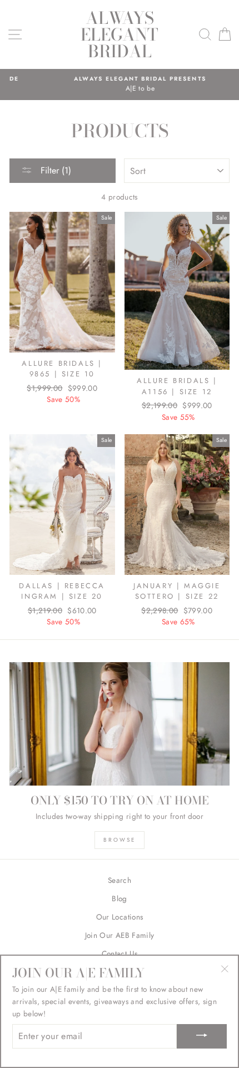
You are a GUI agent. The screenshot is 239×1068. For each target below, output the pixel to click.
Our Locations (119, 916)
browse (119, 840)
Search (119, 880)
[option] (119, 84)
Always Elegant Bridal (119, 34)
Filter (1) (54, 170)
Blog (119, 898)
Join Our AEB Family (119, 935)
